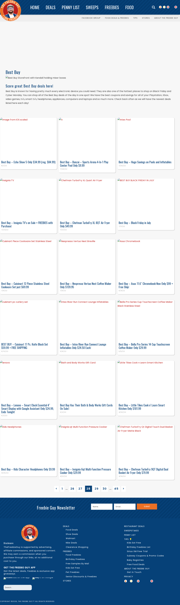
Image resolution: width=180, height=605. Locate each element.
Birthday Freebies (75, 559)
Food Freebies (73, 554)
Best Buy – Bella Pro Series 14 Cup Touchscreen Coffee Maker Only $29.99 (144, 346)
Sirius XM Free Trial (137, 551)
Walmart (70, 538)
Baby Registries (135, 560)
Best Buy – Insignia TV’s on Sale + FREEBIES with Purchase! (27, 224)
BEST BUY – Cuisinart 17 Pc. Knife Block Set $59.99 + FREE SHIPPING (24, 346)
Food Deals (72, 529)
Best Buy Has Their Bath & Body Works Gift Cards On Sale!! (86, 407)
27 (80, 489)
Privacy (128, 576)
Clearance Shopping (77, 547)
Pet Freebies (72, 572)
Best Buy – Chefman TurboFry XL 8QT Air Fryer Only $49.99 (85, 224)
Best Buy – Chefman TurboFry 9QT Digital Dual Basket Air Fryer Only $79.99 (143, 471)
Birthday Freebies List (138, 547)
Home (34, 7)
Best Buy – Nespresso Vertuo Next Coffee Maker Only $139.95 (85, 285)
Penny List (71, 7)
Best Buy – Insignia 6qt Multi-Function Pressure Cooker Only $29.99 (85, 471)
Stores (67, 580)
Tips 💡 (128, 539)
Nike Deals (71, 542)
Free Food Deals (136, 564)
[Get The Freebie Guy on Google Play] (43, 580)
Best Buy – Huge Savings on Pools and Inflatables (145, 162)
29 (97, 489)
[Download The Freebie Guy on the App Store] (17, 580)
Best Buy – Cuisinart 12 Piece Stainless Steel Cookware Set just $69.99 (25, 285)
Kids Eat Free (73, 567)
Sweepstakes (131, 530)
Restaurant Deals (134, 526)
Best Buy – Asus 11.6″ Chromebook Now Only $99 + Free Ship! (146, 285)
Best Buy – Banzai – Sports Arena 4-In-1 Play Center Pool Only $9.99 (84, 163)
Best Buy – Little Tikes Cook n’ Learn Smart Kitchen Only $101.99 (142, 407)
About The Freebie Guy (137, 568)
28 (88, 489)
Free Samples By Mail (77, 563)
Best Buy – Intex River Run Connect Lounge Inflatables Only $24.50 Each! (83, 346)
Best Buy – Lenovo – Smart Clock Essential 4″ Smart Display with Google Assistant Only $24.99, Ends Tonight (27, 408)
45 (116, 489)
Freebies (112, 7)
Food (129, 7)
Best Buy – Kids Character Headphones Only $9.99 (28, 469)
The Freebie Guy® (10, 10)
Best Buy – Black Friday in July (135, 223)
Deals (50, 7)
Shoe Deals (72, 534)
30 (105, 489)
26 (72, 489)
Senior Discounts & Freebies (81, 576)
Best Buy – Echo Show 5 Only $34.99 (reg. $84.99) (28, 162)
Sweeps (92, 7)
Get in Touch (134, 572)
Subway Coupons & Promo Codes (145, 555)
